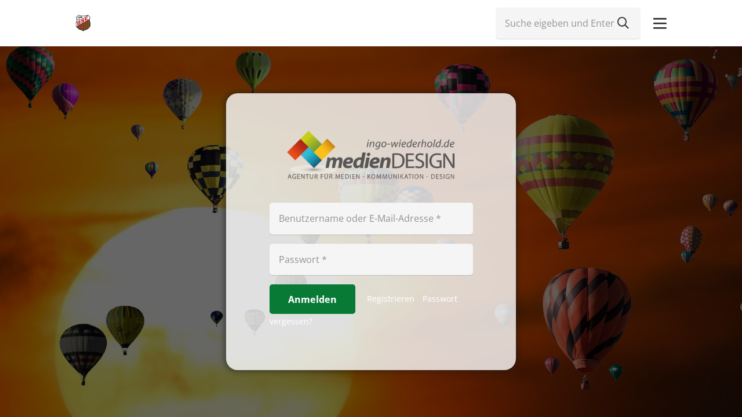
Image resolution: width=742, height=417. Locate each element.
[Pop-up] (660, 23)
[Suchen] (623, 23)
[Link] (83, 23)
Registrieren (390, 298)
